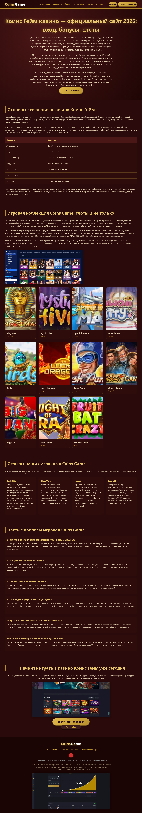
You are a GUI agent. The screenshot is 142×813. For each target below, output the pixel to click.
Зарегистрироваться (71, 721)
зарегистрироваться (128, 4)
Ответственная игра (89, 750)
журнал (90, 4)
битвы (67, 4)
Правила (55, 750)
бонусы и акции (44, 4)
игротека (99, 4)
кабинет (113, 4)
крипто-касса (78, 4)
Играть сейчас (71, 90)
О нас (47, 750)
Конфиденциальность (70, 750)
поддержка (57, 4)
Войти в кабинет (71, 727)
